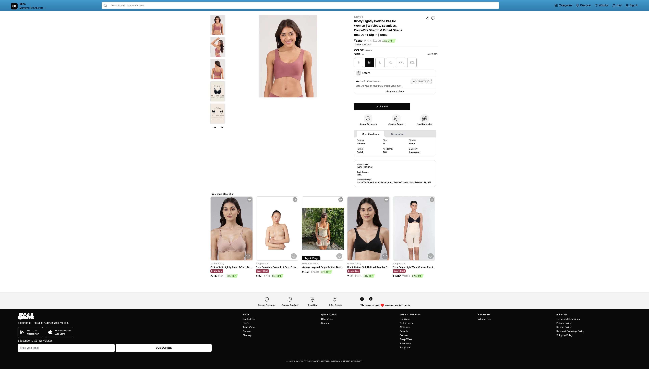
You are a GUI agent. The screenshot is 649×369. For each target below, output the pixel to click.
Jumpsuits (405, 347)
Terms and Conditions (568, 319)
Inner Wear (406, 343)
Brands (325, 323)
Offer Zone (327, 319)
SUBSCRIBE (163, 347)
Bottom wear (406, 323)
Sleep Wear (406, 339)
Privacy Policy (563, 323)
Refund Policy (563, 327)
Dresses (404, 335)
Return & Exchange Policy (570, 331)
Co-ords (404, 331)
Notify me (382, 106)
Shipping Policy (564, 335)
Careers (247, 331)
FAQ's (246, 323)
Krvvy (358, 16)
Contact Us (249, 319)
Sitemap (247, 335)
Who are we (484, 319)
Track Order (249, 327)
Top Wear (405, 319)
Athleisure (405, 327)
